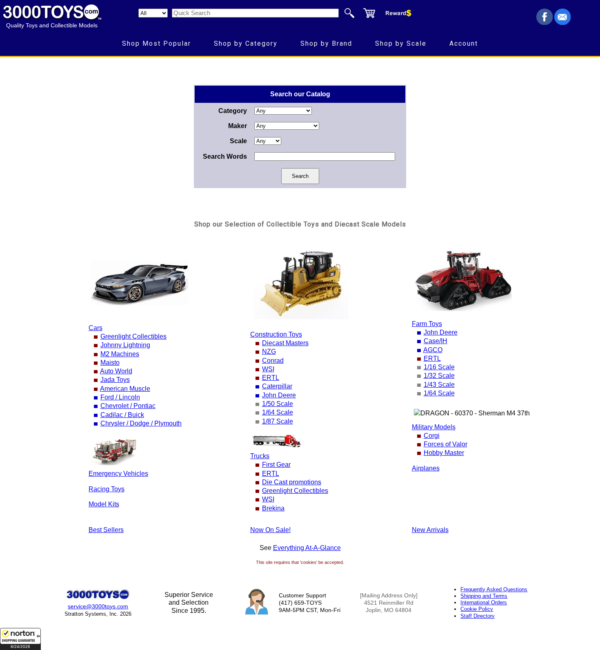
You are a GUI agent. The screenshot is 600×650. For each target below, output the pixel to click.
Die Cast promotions (291, 482)
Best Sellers (106, 529)
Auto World (116, 371)
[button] (20, 639)
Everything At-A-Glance (307, 547)
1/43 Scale (439, 384)
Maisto (110, 362)
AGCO (432, 349)
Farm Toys (427, 323)
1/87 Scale (277, 421)
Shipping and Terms (483, 596)
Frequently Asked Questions (493, 589)
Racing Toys (106, 489)
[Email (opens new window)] (562, 22)
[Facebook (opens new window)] (544, 22)
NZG (269, 351)
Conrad (273, 360)
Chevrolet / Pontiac (128, 405)
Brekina (273, 508)
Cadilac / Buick (122, 414)
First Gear (276, 464)
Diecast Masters (285, 342)
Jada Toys (115, 379)
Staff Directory (477, 616)
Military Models (434, 427)
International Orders (483, 602)
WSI (268, 369)
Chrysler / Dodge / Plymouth (141, 423)
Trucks (259, 456)
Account (463, 43)
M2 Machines (119, 354)
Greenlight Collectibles (133, 336)
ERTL (270, 377)
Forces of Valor (445, 444)
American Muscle (125, 388)
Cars (95, 327)
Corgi (432, 435)
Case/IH (435, 340)
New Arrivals (430, 529)
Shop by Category (246, 43)
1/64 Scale (277, 412)
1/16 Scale (439, 367)
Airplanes (426, 468)
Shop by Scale (401, 43)
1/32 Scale (439, 375)
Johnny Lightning (125, 345)
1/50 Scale (277, 403)
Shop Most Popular (156, 43)
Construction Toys (276, 334)
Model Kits (104, 504)
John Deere (279, 395)
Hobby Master (444, 452)
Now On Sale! (270, 529)
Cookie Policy (476, 609)
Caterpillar (277, 386)
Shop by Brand (326, 43)
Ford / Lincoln (120, 397)
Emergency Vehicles (118, 473)
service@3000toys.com (98, 606)
